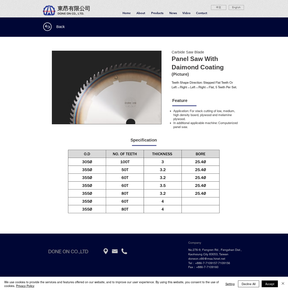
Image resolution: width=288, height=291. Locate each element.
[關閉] (282, 284)
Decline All (249, 284)
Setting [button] (230, 284)
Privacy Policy (25, 286)
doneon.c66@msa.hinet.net (206, 258)
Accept (269, 284)
